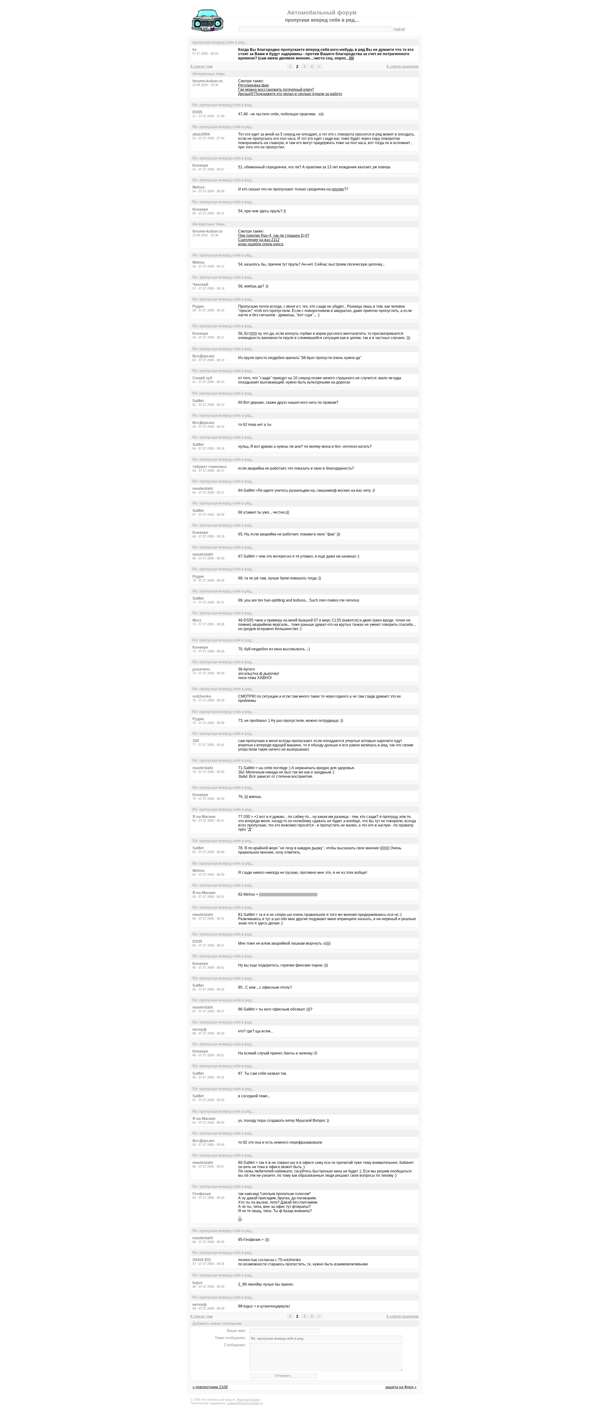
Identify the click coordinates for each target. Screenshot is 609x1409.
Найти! (399, 29)
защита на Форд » (401, 1387)
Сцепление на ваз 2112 (259, 240)
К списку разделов (403, 66)
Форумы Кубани (248, 1399)
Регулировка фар (253, 85)
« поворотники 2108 (210, 1387)
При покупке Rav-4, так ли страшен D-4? (273, 235)
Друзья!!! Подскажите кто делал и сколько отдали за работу (290, 94)
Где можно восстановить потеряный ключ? (276, 89)
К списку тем (201, 66)
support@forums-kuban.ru (245, 1403)
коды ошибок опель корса (260, 244)
